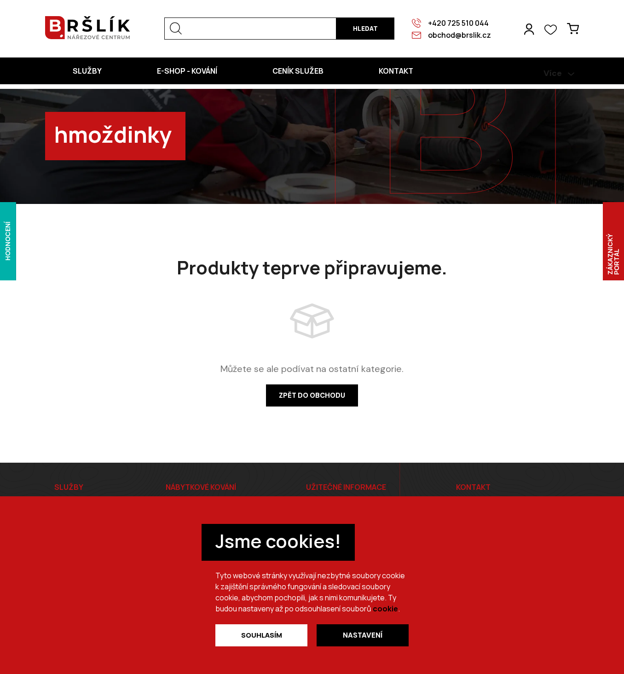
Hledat (365, 28)
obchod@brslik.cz (459, 35)
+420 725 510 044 (458, 23)
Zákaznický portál (613, 254)
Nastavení (362, 635)
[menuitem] (87, 71)
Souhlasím (261, 635)
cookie (385, 609)
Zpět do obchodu (312, 395)
